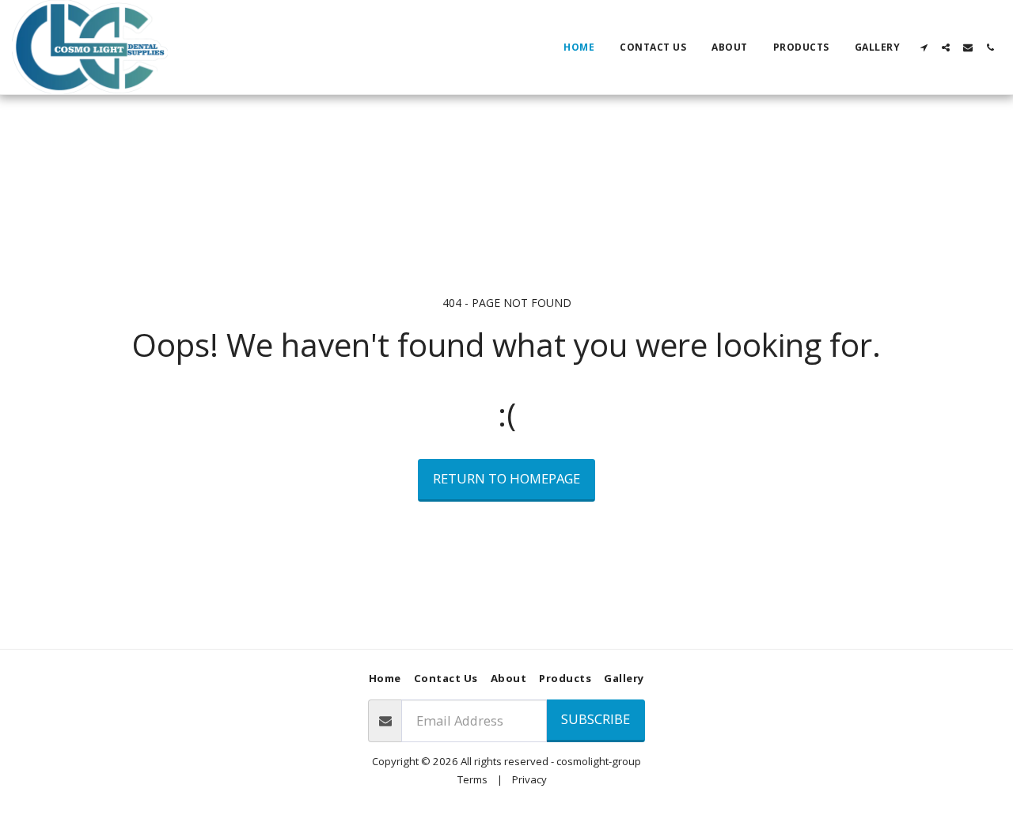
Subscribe (595, 719)
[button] (923, 47)
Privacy (529, 779)
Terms (472, 779)
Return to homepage (506, 478)
